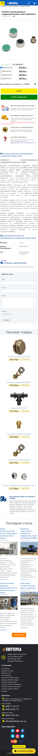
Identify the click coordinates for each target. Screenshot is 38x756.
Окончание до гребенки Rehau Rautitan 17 (19, 382)
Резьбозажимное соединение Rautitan (19, 460)
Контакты (4, 691)
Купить (19, 91)
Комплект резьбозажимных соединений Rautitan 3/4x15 (19, 485)
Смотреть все (19, 635)
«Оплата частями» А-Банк (9, 689)
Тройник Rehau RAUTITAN (19, 408)
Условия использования (9, 682)
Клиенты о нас (6, 673)
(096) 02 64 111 (12, 715)
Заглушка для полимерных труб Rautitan (19, 434)
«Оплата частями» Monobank (10, 686)
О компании (5, 668)
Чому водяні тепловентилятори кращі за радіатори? (28, 586)
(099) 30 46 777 (12, 709)
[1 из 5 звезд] (3, 314)
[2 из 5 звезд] (5, 314)
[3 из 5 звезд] (7, 314)
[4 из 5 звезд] (9, 314)
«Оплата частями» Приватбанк (11, 684)
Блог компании (6, 675)
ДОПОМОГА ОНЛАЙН (25, 751)
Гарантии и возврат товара (10, 677)
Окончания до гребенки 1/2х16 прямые (19, 356)
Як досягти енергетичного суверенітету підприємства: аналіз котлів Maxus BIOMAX (28, 533)
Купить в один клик (19, 97)
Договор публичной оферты (10, 680)
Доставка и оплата (7, 671)
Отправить (6, 320)
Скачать (3, 260)
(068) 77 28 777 (12, 706)
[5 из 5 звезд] (11, 314)
